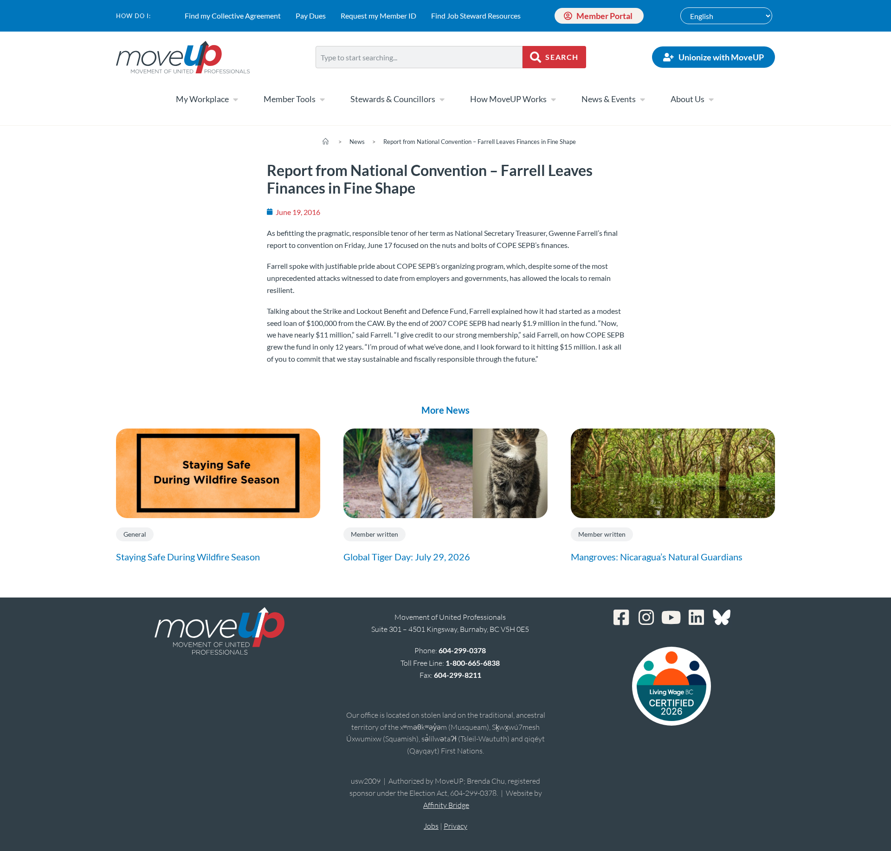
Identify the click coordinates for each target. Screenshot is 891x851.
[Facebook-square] (621, 617)
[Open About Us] (711, 99)
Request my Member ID (378, 15)
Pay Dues (311, 15)
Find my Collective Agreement (233, 15)
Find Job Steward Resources (476, 15)
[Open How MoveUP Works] (553, 99)
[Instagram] (646, 617)
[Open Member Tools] (322, 99)
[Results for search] (419, 73)
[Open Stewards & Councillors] (442, 99)
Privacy (455, 826)
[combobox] (419, 57)
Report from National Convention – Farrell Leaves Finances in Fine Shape (479, 141)
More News (445, 410)
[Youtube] (671, 617)
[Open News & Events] (642, 99)
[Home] (325, 141)
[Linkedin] (696, 617)
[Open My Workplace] (235, 99)
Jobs (431, 826)
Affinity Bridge (446, 805)
